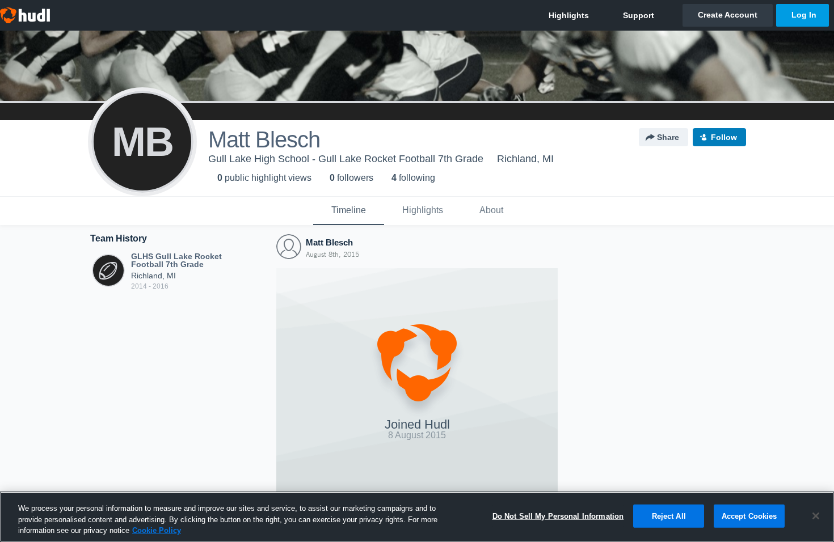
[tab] (348, 211)
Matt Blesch (329, 242)
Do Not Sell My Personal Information (558, 515)
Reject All (669, 515)
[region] (417, 517)
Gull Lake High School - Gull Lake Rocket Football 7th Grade (345, 158)
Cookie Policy (156, 530)
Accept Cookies (749, 515)
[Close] (815, 515)
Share (668, 137)
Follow (724, 137)
